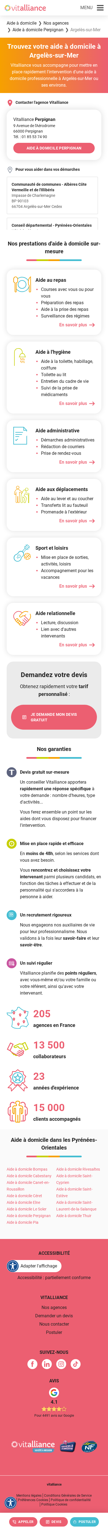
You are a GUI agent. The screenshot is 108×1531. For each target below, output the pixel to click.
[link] (34, 137)
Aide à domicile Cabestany (29, 1176)
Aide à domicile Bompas (27, 1169)
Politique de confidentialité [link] (71, 1500)
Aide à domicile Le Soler (27, 1209)
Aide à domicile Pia (22, 1222)
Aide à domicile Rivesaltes (78, 1169)
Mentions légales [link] (29, 1496)
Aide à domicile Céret (24, 1196)
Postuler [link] (54, 1332)
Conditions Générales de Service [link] (68, 1496)
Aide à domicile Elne (23, 1202)
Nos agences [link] (54, 1307)
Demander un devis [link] (54, 1315)
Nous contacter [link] (54, 1324)
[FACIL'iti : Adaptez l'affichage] (10, 1503)
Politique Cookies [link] (54, 1504)
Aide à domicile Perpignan (29, 1216)
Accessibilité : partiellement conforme (54, 1277)
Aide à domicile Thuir (73, 1216)
